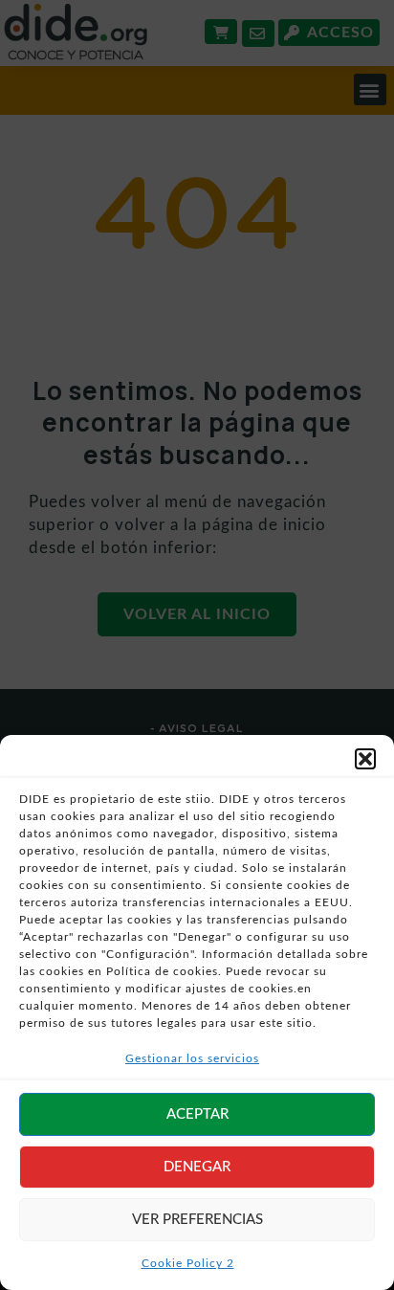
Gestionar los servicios (192, 1058)
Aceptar (197, 1114)
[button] (365, 758)
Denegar (197, 1167)
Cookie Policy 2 (188, 1263)
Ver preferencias (197, 1219)
